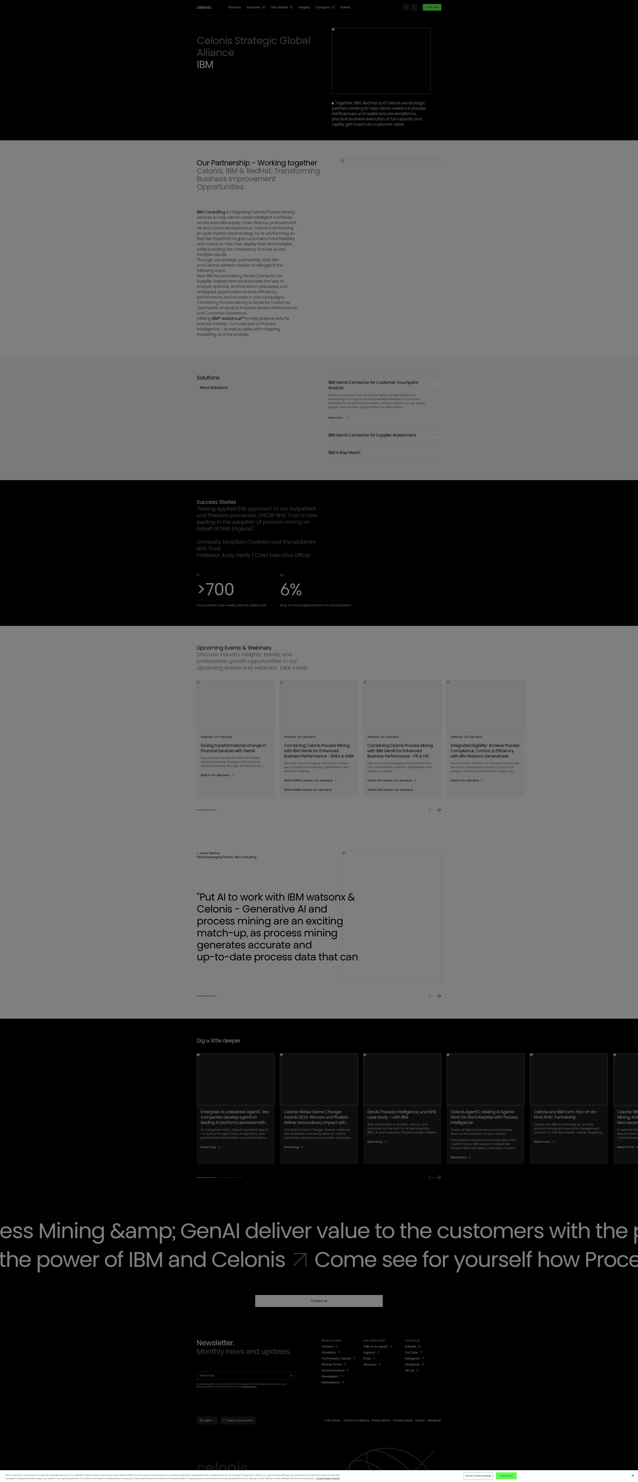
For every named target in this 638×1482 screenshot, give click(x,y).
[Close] (632, 1475)
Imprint (336, 1478)
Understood (506, 1475)
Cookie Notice (323, 1478)
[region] (319, 1476)
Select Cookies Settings (478, 1475)
